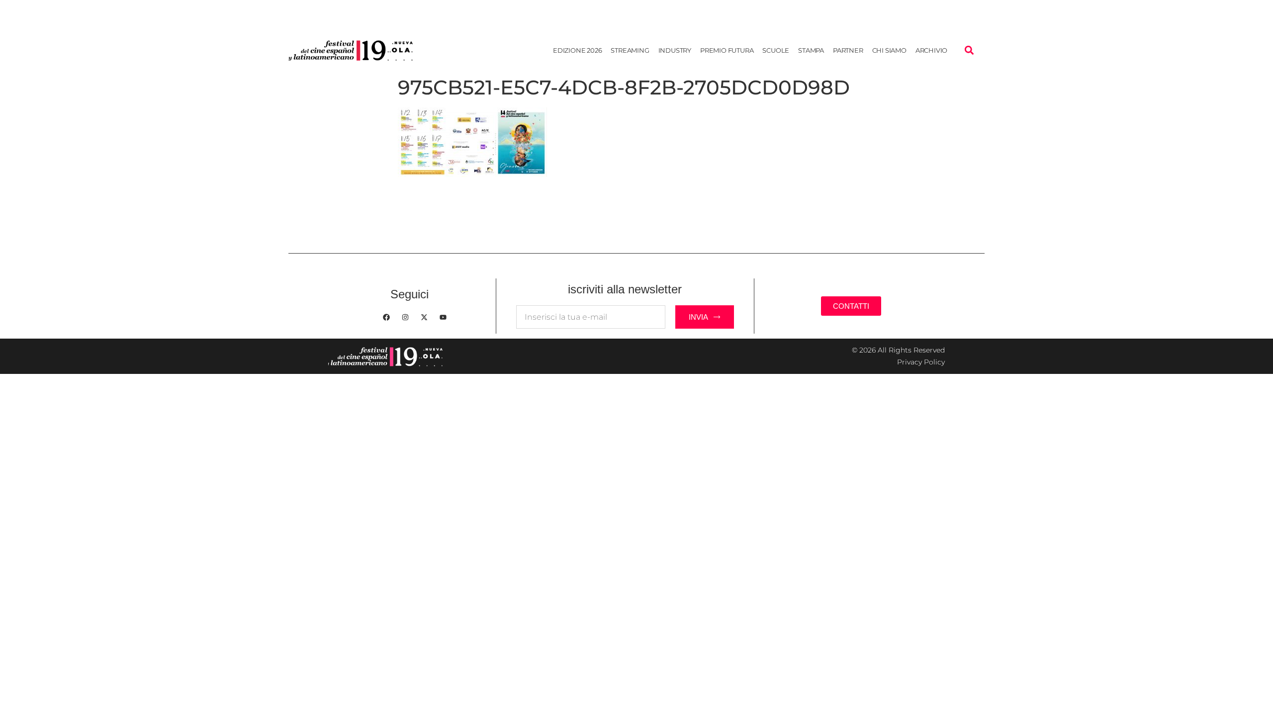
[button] (969, 50)
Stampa (811, 50)
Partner (848, 50)
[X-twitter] (424, 317)
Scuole (775, 50)
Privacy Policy (921, 362)
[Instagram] (405, 317)
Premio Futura (726, 50)
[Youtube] (443, 317)
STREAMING (630, 50)
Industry (674, 50)
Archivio (931, 50)
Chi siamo (889, 50)
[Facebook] (386, 317)
